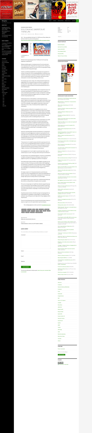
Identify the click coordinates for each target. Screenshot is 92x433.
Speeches (3, 86)
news (29, 210)
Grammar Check (4, 69)
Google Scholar (61, 295)
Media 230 (4, 105)
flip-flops (41, 209)
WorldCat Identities (62, 334)
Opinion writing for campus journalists (65, 108)
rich (41, 210)
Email (22, 256)
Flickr (59, 291)
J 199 (3, 99)
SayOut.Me (60, 313)
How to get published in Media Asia (65, 226)
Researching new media (62, 239)
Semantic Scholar (61, 318)
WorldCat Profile (61, 336)
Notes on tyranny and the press (64, 185)
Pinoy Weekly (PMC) (62, 51)
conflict (29, 209)
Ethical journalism (61, 202)
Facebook (60, 289)
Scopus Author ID (61, 316)
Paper (59, 264)
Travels (3, 90)
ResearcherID (60, 309)
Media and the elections (62, 138)
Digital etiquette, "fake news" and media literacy (67, 207)
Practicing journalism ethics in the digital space (67, 140)
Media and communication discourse (28, 218)
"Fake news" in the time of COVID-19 (65, 232)
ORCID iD (60, 307)
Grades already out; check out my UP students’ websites (32, 223)
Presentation (63, 264)
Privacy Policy (67, 20)
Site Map (73, 20)
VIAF (59, 331)
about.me (59, 282)
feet (37, 209)
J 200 (3, 101)
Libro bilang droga (5, 36)
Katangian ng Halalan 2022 (63, 115)
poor (37, 210)
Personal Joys (4, 81)
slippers (27, 212)
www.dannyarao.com (46, 204)
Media (3, 77)
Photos (3, 83)
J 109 (3, 95)
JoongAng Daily (4, 72)
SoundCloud (60, 320)
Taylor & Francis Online (62, 55)
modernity (24, 210)
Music (3, 80)
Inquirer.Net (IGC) (61, 49)
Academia (60, 284)
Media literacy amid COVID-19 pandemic (66, 229)
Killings (3, 74)
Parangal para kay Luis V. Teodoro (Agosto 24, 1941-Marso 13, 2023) (6, 28)
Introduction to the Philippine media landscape (67, 98)
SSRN (59, 325)
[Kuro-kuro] (70, 67)
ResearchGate (60, 311)
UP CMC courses (4, 92)
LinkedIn (59, 302)
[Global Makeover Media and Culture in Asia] (67, 86)
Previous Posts (60, 20)
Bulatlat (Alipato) (61, 44)
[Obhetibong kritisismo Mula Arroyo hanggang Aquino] (64, 67)
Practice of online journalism (63, 266)
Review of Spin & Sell (62, 274)
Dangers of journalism (62, 160)
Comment (23, 234)
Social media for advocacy (63, 154)
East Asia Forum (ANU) (62, 46)
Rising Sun (4, 21)
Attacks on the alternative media (64, 170)
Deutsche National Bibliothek (63, 286)
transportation (39, 212)
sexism (49, 210)
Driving (3, 65)
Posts (59, 348)
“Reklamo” (3, 33)
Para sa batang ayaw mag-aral (6, 35)
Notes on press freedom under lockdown (66, 221)
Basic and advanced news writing (64, 157)
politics (33, 210)
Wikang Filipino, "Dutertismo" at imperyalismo (67, 101)
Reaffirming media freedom (63, 195)
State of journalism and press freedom (65, 173)
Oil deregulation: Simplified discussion (65, 259)
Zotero (59, 340)
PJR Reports (4, 84)
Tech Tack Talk (4, 89)
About (50, 20)
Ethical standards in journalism (64, 144)
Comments (63, 348)
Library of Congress (61, 300)
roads (44, 210)
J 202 (3, 104)
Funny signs (4, 68)
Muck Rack (60, 304)
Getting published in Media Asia (64, 111)
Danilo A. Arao (31, 34)
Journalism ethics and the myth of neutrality (66, 147)
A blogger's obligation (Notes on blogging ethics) (67, 245)
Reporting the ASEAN (62, 257)
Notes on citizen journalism (63, 255)
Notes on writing (61, 151)
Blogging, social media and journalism (65, 241)
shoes (23, 212)
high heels (47, 209)
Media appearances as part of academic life (66, 125)
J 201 (3, 102)
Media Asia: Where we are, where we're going (66, 121)
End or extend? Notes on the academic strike (66, 182)
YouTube (59, 338)
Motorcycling (4, 78)
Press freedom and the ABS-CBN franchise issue (67, 217)
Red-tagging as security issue (63, 180)
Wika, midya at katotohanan (63, 105)
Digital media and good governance (64, 128)
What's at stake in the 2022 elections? (65, 135)
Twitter (59, 327)
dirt (33, 209)
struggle (32, 212)
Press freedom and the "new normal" (65, 213)
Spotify (59, 322)
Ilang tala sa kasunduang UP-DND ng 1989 (66, 163)
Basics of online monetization (63, 252)
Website (23, 261)
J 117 (3, 96)
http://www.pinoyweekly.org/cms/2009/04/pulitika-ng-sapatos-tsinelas (35, 40)
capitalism (24, 209)
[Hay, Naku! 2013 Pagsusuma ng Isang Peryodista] (64, 77)
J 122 (3, 98)
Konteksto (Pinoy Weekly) (26, 27)
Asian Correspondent (5, 62)
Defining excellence (61, 268)
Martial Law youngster (62, 272)
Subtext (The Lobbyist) (5, 87)
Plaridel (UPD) (60, 53)
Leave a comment (39, 34)
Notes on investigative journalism (64, 199)
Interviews (3, 71)
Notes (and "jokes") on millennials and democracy (67, 236)
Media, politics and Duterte (63, 189)
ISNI (58, 298)
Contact (54, 20)
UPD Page (60, 329)
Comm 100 (4, 93)
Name (22, 250)
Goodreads (60, 293)
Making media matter (62, 204)
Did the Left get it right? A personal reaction (66, 248)
